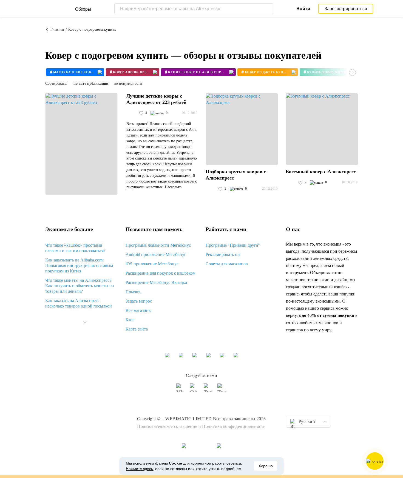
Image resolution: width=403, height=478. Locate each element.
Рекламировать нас (223, 254)
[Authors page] (132, 113)
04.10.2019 (350, 182)
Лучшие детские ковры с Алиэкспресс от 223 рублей (156, 99)
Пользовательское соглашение (167, 426)
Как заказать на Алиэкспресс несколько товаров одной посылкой (78, 303)
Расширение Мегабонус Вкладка (156, 282)
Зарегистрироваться (345, 8)
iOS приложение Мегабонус (152, 263)
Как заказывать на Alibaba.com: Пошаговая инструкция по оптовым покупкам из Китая (79, 265)
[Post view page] (81, 144)
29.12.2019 (189, 113)
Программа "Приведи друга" (233, 245)
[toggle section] (84, 322)
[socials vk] (181, 390)
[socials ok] (195, 390)
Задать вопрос (139, 301)
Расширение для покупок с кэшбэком (160, 273)
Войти (303, 8)
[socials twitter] (208, 390)
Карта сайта (137, 329)
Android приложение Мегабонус (156, 254)
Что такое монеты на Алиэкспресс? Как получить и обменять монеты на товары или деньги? (79, 286)
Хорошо (266, 466)
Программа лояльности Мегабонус (158, 245)
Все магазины (139, 310)
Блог (130, 319)
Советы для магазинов (227, 263)
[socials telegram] (222, 390)
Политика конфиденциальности (234, 426)
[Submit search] (267, 8)
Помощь (133, 291)
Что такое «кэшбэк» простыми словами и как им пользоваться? (75, 248)
